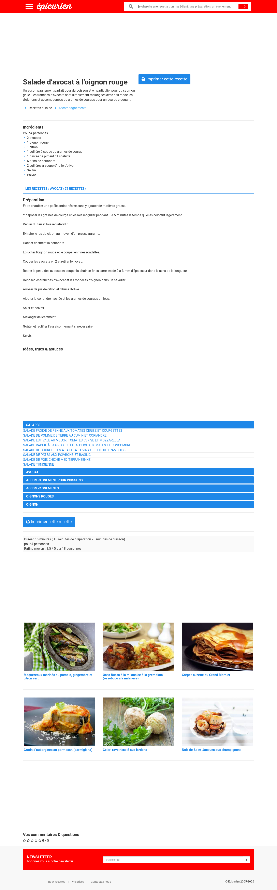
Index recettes (56, 881)
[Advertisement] (138, 42)
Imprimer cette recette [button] (166, 79)
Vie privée (78, 881)
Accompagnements (72, 108)
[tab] (138, 424)
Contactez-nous (101, 881)
